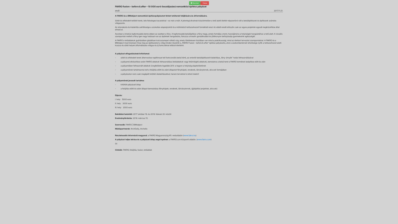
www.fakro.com (204, 139)
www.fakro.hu (190, 135)
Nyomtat (195, 3)
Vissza (204, 3)
